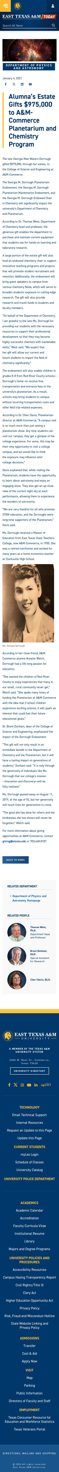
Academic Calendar (29, 1210)
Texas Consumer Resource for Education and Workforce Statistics (29, 1419)
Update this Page (29, 1138)
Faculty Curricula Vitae (29, 1226)
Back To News (16, 859)
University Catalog (29, 1170)
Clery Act (29, 1293)
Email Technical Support (29, 1115)
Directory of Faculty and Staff (29, 1401)
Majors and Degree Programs (29, 1249)
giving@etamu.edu (14, 841)
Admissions (29, 1338)
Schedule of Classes (29, 1162)
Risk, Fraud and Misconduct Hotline (29, 1316)
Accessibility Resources (29, 1270)
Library (29, 1241)
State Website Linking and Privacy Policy (29, 1325)
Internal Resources (29, 1123)
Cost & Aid (29, 1353)
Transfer (29, 1346)
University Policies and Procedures (29, 1260)
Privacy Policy (29, 1308)
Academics (29, 1203)
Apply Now (29, 1361)
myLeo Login (30, 1154)
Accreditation (29, 1218)
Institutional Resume (29, 1233)
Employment (29, 1410)
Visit (29, 1370)
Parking (29, 1385)
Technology (29, 1107)
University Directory (29, 1071)
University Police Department (29, 1179)
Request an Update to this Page (29, 1130)
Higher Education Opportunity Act (29, 1300)
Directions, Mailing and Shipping (29, 1453)
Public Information (29, 1393)
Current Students (29, 1147)
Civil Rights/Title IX (30, 1285)
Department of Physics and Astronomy (29, 66)
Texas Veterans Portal (29, 1429)
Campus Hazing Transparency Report (29, 1277)
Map (30, 1378)
